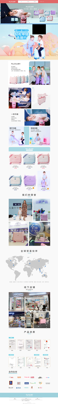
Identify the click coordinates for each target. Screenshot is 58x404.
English (43, 1)
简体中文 (41, 1)
